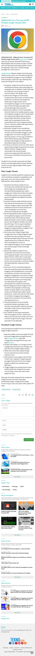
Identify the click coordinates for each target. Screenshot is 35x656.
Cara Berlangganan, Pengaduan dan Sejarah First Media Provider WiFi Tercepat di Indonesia (22, 606)
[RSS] (25, 643)
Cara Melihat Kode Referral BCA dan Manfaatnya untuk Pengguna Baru (20, 463)
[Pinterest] (16, 643)
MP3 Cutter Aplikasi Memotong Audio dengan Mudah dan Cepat (24, 513)
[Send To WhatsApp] (32, 395)
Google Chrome (16, 389)
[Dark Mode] (30, 4)
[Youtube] (22, 643)
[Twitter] (13, 643)
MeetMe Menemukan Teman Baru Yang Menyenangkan (15, 553)
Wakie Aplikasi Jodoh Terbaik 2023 (10, 563)
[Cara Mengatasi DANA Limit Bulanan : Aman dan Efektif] (5, 456)
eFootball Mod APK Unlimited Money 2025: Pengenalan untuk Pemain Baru (21, 470)
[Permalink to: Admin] (2, 26)
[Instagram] (19, 643)
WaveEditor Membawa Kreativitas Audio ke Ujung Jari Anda (25, 528)
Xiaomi (15, 489)
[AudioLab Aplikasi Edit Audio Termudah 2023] (9, 506)
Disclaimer (5, 647)
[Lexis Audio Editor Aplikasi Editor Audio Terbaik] (9, 521)
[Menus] (2, 4)
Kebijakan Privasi (17, 649)
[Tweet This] (23, 395)
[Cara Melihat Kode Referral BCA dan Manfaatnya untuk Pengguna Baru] (5, 464)
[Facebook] (10, 643)
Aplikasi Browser (6, 389)
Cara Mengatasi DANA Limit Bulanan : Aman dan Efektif (22, 455)
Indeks (11, 647)
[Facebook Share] (19, 395)
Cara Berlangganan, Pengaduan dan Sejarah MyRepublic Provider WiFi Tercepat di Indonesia (22, 599)
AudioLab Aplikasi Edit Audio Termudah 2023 (8, 512)
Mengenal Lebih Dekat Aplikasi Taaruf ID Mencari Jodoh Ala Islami (16, 558)
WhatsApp (14, 486)
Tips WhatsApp (6, 489)
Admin (6, 25)
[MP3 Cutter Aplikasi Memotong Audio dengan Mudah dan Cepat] (26, 506)
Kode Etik (16, 647)
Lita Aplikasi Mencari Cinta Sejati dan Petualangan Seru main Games (16, 568)
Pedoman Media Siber (26, 647)
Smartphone (4, 17)
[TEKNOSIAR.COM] (9, 4)
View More (17, 476)
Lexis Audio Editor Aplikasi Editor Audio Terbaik (8, 527)
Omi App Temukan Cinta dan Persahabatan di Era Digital (15, 573)
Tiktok (22, 486)
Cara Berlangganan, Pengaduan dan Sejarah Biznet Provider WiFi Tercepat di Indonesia (22, 591)
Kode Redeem (5, 486)
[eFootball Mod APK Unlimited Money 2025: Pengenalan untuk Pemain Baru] (5, 471)
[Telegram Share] (29, 395)
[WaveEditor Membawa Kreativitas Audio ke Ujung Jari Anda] (26, 521)
